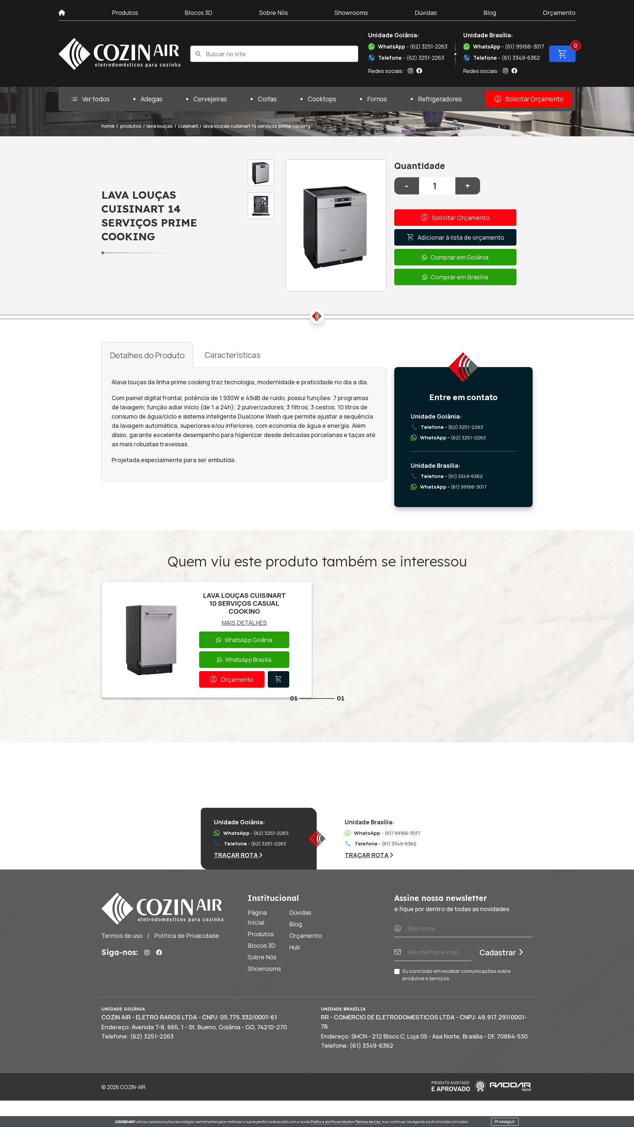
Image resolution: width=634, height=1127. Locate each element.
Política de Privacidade (331, 1121)
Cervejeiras (210, 99)
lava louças (160, 125)
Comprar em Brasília (459, 277)
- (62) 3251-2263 (412, 46)
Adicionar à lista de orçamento (455, 237)
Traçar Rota (236, 855)
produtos (130, 125)
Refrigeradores (440, 99)
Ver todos (90, 99)
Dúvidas (426, 13)
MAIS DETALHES (244, 623)
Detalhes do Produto (147, 355)
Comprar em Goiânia (459, 257)
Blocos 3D (198, 13)
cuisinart (188, 125)
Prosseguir (505, 1121)
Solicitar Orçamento (528, 99)
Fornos (377, 99)
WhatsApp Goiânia (248, 640)
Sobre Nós (273, 13)
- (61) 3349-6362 (502, 57)
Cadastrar (497, 952)
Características (233, 354)
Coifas (267, 99)
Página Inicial (257, 917)
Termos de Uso (367, 1121)
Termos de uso (122, 935)
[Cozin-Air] (119, 54)
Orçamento (559, 13)
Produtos (125, 13)
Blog (489, 13)
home (108, 125)
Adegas (151, 99)
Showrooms (351, 13)
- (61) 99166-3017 (508, 46)
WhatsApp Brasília (248, 660)
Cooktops (322, 99)
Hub (294, 947)
